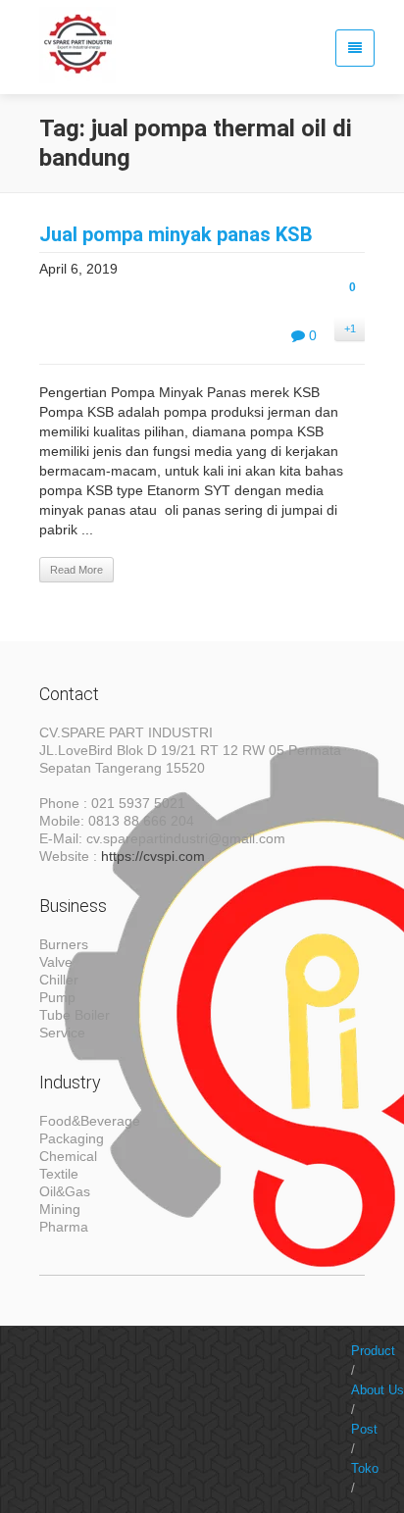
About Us (377, 1390)
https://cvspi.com (153, 856)
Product (373, 1350)
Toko (365, 1468)
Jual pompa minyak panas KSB (176, 234)
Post (364, 1429)
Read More (76, 570)
